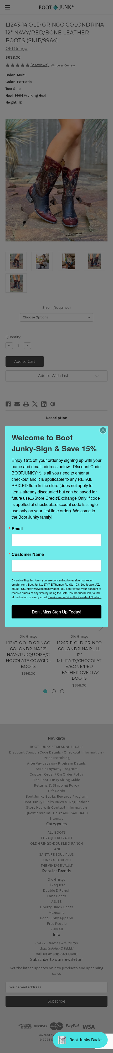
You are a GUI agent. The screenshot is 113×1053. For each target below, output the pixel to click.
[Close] (103, 430)
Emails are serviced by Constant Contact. (74, 597)
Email (17, 528)
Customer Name (28, 554)
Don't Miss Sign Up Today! (56, 612)
